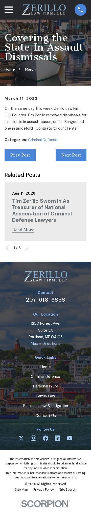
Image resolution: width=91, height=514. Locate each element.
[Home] (43, 9)
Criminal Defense (42, 139)
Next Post (71, 155)
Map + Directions (45, 343)
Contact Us (45, 415)
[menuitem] (21, 490)
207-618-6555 (45, 300)
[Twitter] (21, 438)
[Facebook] (45, 438)
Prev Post (20, 155)
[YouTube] (69, 438)
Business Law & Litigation (45, 405)
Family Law (45, 396)
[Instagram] (33, 438)
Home (45, 366)
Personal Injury (45, 386)
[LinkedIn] (57, 438)
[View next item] (27, 248)
